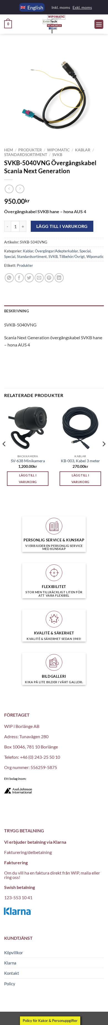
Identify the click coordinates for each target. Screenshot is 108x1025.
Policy (9, 983)
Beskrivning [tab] (16, 311)
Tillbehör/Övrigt (72, 256)
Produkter (30, 150)
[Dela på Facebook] (19, 277)
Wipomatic (58, 150)
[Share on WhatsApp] (9, 277)
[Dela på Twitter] (29, 277)
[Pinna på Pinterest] (49, 277)
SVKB (57, 154)
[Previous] (4, 455)
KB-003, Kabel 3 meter (80, 461)
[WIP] (54, 24)
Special (85, 251)
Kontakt (11, 973)
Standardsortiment (25, 154)
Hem (8, 150)
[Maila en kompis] (39, 277)
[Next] (103, 455)
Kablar (82, 150)
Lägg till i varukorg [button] (28, 478)
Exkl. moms (82, 7)
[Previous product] (20, 189)
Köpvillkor (13, 952)
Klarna (10, 962)
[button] (8, 24)
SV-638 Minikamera (28, 461)
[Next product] (9, 189)
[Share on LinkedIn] (59, 277)
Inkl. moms (61, 7)
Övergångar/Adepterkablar (56, 251)
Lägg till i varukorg (62, 226)
